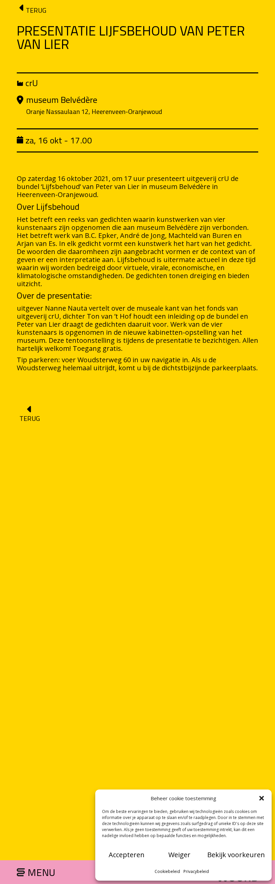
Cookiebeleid (167, 871)
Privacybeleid (196, 871)
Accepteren (127, 854)
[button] (261, 798)
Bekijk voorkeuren (236, 854)
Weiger (179, 854)
